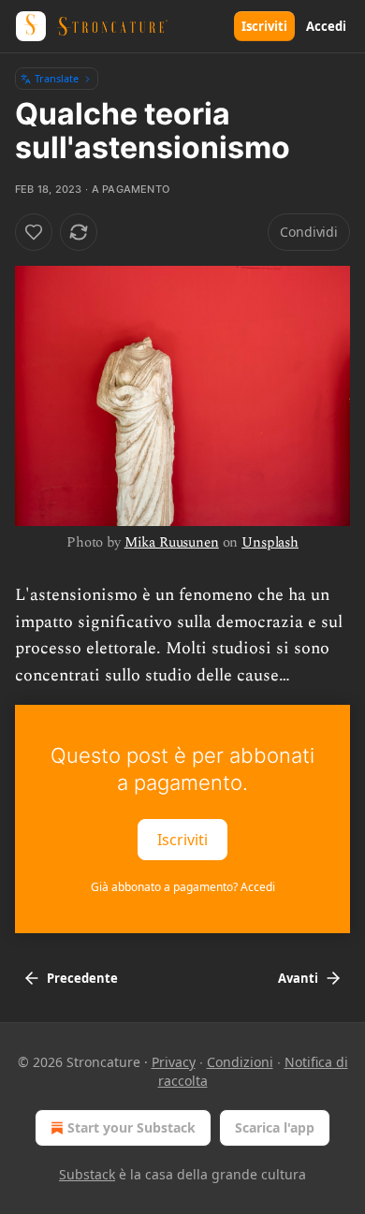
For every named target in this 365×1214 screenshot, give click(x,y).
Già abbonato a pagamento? (183, 887)
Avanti (298, 978)
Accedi (326, 26)
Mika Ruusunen (171, 542)
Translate (57, 78)
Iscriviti (264, 26)
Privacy (174, 1062)
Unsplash (270, 542)
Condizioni (240, 1062)
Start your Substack (131, 1127)
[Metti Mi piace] (33, 232)
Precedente (82, 978)
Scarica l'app (274, 1127)
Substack (87, 1174)
